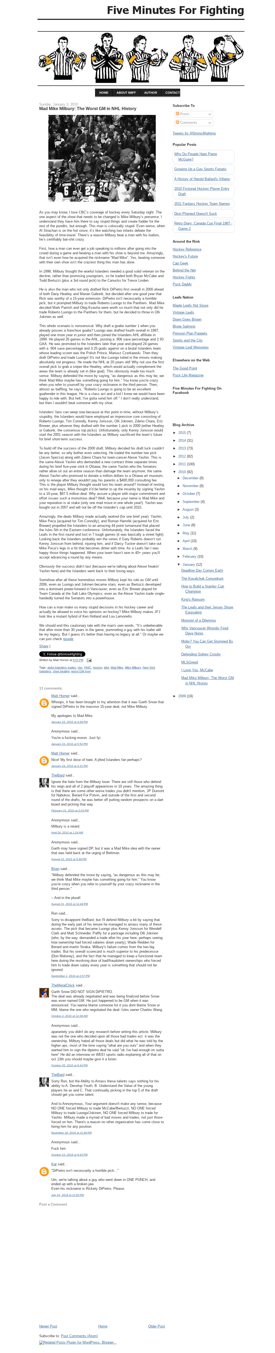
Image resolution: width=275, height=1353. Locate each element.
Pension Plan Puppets (190, 333)
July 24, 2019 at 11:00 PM (67, 1195)
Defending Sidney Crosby (201, 654)
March (188, 549)
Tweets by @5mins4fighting (194, 133)
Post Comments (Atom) (79, 1336)
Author (150, 92)
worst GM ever (81, 671)
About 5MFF (126, 92)
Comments (188, 123)
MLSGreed (189, 662)
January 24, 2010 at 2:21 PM (69, 765)
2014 (182, 440)
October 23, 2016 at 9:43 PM (69, 1154)
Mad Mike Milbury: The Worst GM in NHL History (87, 108)
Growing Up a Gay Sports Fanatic (200, 169)
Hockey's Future (185, 256)
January (189, 565)
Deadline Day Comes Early (202, 570)
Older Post (156, 1326)
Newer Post (48, 1326)
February (190, 556)
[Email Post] (88, 660)
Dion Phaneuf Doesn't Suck (195, 214)
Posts (184, 114)
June (187, 525)
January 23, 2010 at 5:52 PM (69, 743)
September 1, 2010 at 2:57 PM (70, 975)
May (186, 533)
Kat (54, 1164)
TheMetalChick (63, 985)
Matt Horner (60, 696)
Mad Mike (117, 667)
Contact (172, 92)
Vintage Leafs (183, 312)
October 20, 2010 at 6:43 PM (69, 1065)
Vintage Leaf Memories (191, 347)
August (189, 509)
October (189, 494)
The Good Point (185, 368)
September (192, 502)
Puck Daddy (182, 284)
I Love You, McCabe (197, 670)
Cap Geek (180, 263)
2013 (182, 448)
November (191, 486)
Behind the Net (184, 270)
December (191, 478)
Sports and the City (188, 340)
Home (102, 1326)
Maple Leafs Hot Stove (190, 305)
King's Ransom (193, 599)
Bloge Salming (184, 326)
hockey (97, 667)
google (68, 639)
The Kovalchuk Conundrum (202, 578)
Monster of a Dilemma (198, 620)
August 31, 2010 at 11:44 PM (69, 903)
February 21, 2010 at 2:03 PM (70, 810)
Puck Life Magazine (188, 375)
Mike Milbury (133, 667)
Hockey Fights (184, 277)
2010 (182, 472)
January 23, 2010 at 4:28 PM (69, 721)
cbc (80, 667)
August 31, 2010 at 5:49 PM (68, 859)
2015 (182, 433)
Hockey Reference (187, 249)
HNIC (87, 667)
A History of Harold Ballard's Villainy (202, 179)
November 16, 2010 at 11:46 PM (71, 1132)
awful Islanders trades (61, 667)
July (186, 517)
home (103, 92)
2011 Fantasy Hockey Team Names (202, 204)
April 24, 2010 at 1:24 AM (67, 832)
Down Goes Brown (187, 319)
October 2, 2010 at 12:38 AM (69, 1015)
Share (43, 646)
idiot (106, 667)
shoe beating (61, 671)
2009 (182, 696)
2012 (182, 456)
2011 (182, 464)
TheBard (57, 775)
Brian (55, 869)
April (187, 541)
